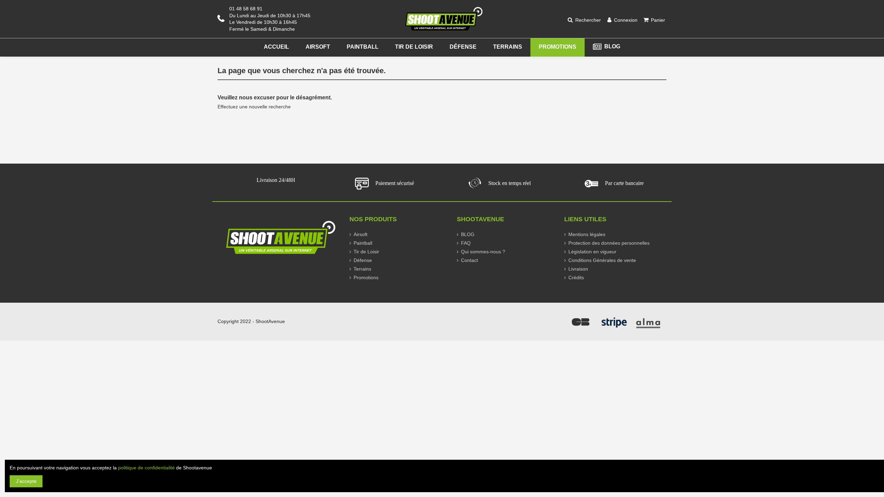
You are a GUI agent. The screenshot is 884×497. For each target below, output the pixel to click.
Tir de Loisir (366, 251)
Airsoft (360, 234)
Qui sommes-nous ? (483, 251)
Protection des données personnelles (609, 243)
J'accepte (26, 481)
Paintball (363, 243)
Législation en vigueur (592, 251)
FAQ (466, 243)
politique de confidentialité (146, 467)
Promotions (366, 277)
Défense (363, 260)
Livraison (578, 269)
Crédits (576, 277)
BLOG (467, 234)
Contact (469, 260)
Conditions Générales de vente (602, 260)
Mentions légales (586, 234)
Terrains (362, 269)
